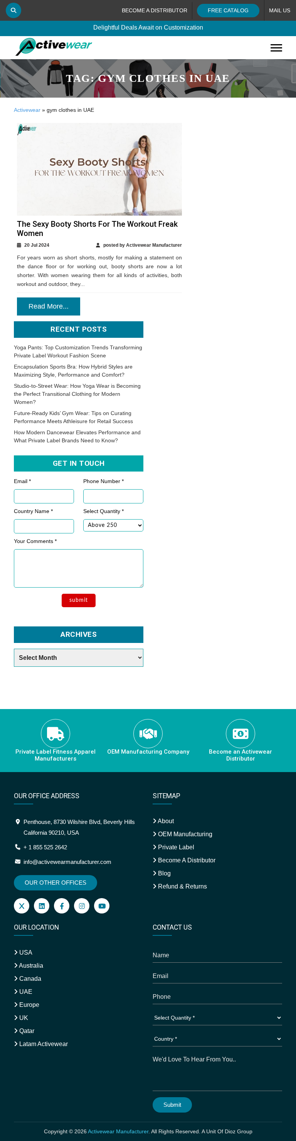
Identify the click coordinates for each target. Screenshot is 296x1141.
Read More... (49, 306)
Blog (163, 873)
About (165, 821)
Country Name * (33, 511)
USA (25, 952)
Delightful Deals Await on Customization (148, 27)
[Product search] (13, 10)
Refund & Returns (181, 886)
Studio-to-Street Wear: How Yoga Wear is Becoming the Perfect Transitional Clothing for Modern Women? (77, 394)
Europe (28, 1004)
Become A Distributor (185, 860)
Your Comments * (35, 541)
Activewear (27, 110)
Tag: (148, 78)
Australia (30, 965)
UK (23, 1018)
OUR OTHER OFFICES (55, 882)
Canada (29, 978)
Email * (22, 481)
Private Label (175, 847)
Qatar (26, 1031)
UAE (25, 991)
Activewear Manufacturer (118, 1131)
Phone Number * (103, 481)
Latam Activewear (43, 1044)
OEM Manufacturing (184, 834)
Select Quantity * (103, 511)
